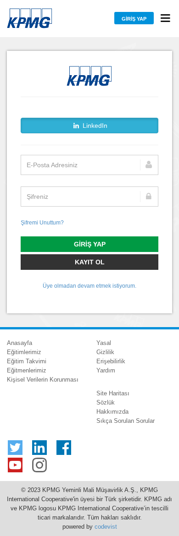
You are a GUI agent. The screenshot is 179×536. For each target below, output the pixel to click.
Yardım (105, 370)
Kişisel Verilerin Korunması (42, 379)
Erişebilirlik (110, 361)
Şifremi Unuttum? (42, 222)
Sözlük (105, 402)
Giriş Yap (134, 19)
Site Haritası (112, 393)
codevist (106, 526)
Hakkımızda (112, 411)
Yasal (103, 342)
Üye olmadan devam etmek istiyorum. (89, 286)
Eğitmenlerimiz (26, 370)
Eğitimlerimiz (24, 352)
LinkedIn (94, 125)
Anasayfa (19, 342)
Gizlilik (105, 352)
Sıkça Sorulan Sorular (125, 420)
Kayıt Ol (90, 262)
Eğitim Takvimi (26, 361)
